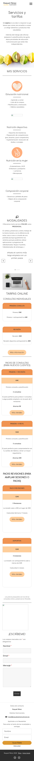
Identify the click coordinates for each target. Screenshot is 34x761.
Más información (17, 352)
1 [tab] (15, 270)
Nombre (7, 646)
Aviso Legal (17, 746)
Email (6, 656)
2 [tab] (17, 270)
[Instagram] (19, 757)
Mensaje (7, 666)
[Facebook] (15, 757)
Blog (19, 753)
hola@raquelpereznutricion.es (18, 717)
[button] (3, 261)
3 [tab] (19, 270)
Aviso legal (26, 753)
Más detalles (17, 413)
